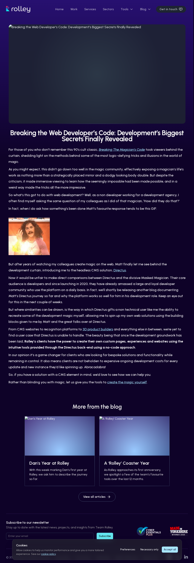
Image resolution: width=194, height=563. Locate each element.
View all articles (94, 497)
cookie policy (48, 554)
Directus (119, 270)
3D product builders (98, 329)
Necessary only (149, 549)
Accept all (170, 549)
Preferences (127, 549)
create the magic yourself (127, 382)
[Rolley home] (18, 9)
